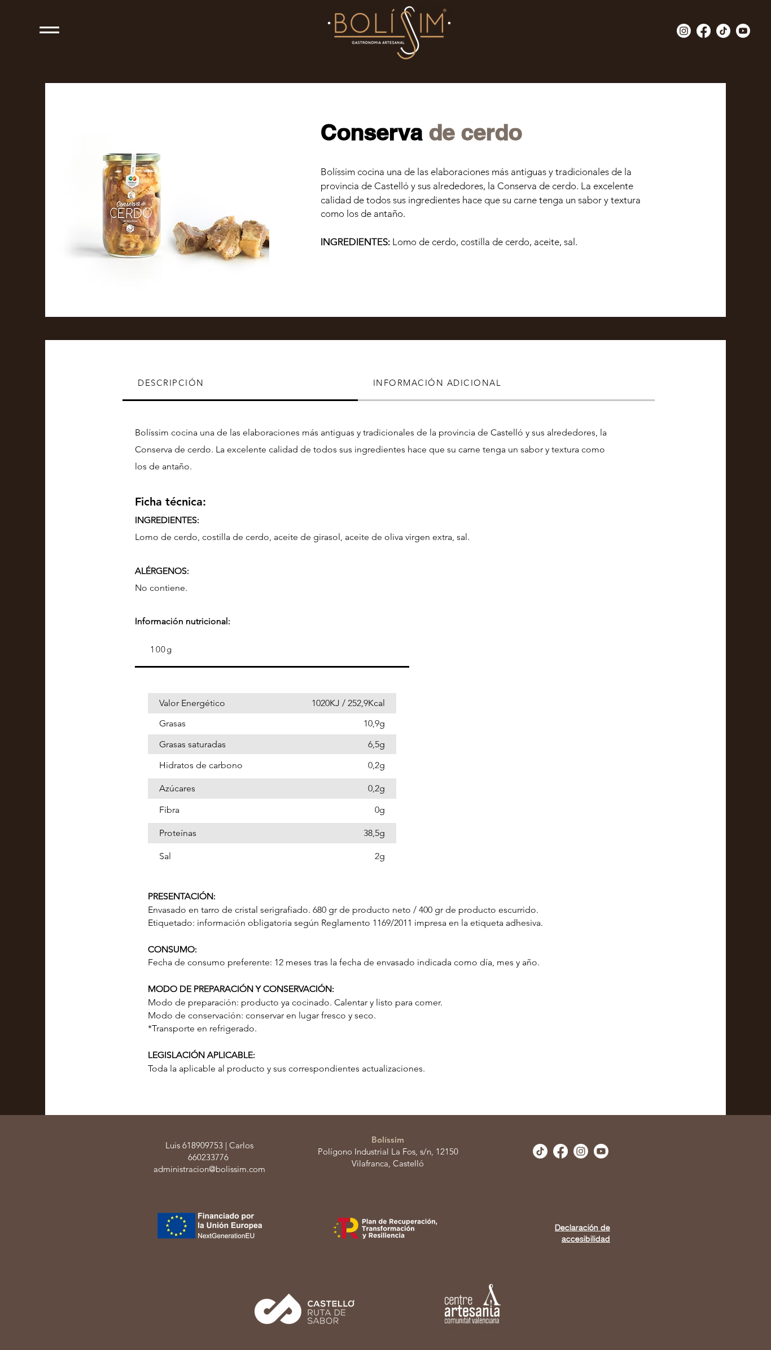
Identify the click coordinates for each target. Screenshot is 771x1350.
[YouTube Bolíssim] (743, 31)
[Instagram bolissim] (684, 31)
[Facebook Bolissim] (703, 31)
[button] (49, 30)
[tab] (240, 383)
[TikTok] (723, 31)
